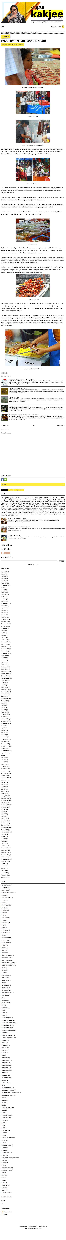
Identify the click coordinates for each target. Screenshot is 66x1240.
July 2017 (3, 703)
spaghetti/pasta (42, 509)
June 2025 (3, 590)
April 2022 (3, 637)
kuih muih (15, 500)
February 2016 (4, 739)
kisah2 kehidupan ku (7, 1025)
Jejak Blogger (23, 512)
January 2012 (4, 850)
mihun (3, 1097)
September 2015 (5, 750)
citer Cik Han (49, 512)
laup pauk (4, 1072)
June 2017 (3, 705)
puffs (36, 511)
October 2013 (4, 802)
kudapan (29, 508)
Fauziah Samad (7, 44)
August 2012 (4, 834)
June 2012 (3, 839)
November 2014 (5, 773)
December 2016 (5, 719)
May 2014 (3, 787)
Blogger (36, 564)
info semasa (5, 987)
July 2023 (3, 608)
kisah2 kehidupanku (7, 1027)
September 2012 (5, 832)
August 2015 (4, 753)
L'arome (22, 508)
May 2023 (3, 612)
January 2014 (4, 796)
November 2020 (5, 673)
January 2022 (4, 644)
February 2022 (4, 642)
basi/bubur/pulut (6, 897)
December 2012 (5, 825)
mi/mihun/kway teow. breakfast (10, 1092)
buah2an (55, 508)
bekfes (3, 902)
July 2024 (3, 596)
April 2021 (3, 662)
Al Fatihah (33, 503)
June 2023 (3, 610)
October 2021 (4, 651)
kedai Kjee (39, 506)
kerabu (25, 514)
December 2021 (5, 646)
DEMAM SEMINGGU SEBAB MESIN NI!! (19, 406)
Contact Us (38, 1228)
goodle (5, 1214)
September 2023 (5, 603)
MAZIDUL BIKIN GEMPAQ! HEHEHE (18, 388)
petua (43, 512)
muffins (4, 514)
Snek (51, 505)
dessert (4, 950)
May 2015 (3, 759)
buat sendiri (15, 512)
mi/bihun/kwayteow (7, 1087)
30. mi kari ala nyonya (13, 535)
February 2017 (4, 714)
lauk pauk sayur (6, 1062)
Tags (10, 490)
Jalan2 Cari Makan (6, 992)
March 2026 (4, 583)
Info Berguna (5, 503)
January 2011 (4, 877)
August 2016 (4, 725)
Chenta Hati (62, 512)
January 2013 (4, 823)
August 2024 (4, 594)
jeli (41, 514)
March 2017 (4, 712)
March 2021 (4, 664)
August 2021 (4, 655)
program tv (24, 505)
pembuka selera (28, 511)
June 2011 (3, 866)
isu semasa (19, 497)
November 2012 (5, 827)
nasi (3, 1105)
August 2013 (4, 807)
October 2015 (4, 748)
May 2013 (3, 814)
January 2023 (4, 621)
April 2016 (3, 735)
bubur (3, 925)
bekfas (51, 509)
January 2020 (4, 687)
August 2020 (4, 680)
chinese (4, 935)
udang (33, 505)
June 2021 (3, 658)
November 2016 (5, 721)
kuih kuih (4, 1042)
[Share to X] (5, 373)
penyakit (56, 512)
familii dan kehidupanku (8, 965)
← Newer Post (5, 425)
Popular (4, 490)
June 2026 (3, 576)
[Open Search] (63, 26)
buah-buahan (5, 917)
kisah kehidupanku (7, 1017)
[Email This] (1, 373)
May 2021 (3, 660)
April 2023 (3, 615)
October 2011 (4, 857)
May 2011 (3, 868)
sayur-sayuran (26, 501)
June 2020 (3, 685)
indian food (5, 977)
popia (62, 514)
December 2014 (5, 771)
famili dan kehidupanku (11, 505)
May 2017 (3, 707)
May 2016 (3, 732)
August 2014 (4, 780)
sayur (42, 508)
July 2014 (3, 782)
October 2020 (4, 676)
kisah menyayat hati (59, 506)
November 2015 (5, 746)
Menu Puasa (16, 32)
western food (48, 506)
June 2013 (3, 811)
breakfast (24, 503)
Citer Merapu (8, 32)
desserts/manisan (41, 501)
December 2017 (5, 696)
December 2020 (5, 671)
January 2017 (4, 716)
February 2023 (4, 619)
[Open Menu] (3, 27)
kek (3, 1010)
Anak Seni (34, 497)
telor (40, 505)
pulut (3, 1135)
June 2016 (3, 730)
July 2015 (3, 755)
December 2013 (5, 798)
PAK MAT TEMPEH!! (14, 397)
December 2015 (5, 744)
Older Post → (61, 425)
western (4, 1190)
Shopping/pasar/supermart (15, 514)
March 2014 (4, 791)
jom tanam (5, 1000)
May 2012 (3, 841)
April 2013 (3, 816)
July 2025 (3, 587)
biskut (9, 508)
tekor (3, 1180)
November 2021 (5, 648)
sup (4, 508)
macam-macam (6, 1077)
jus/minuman (28, 509)
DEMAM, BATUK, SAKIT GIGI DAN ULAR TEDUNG (21, 379)
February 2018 (4, 694)
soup (52, 514)
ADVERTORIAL (4, 515)
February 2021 (4, 667)
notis (57, 509)
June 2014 (3, 784)
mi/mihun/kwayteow (46, 503)
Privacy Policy (32, 1228)
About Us (27, 1228)
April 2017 (3, 710)
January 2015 (4, 768)
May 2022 (3, 635)
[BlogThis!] (3, 373)
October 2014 (4, 775)
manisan (4, 1080)
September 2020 (5, 678)
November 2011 (5, 854)
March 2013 (4, 818)
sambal (15, 503)
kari (10, 506)
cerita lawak (5, 930)
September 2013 (5, 805)
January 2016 (4, 741)
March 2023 (4, 617)
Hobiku (9, 512)
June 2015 (3, 757)
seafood (36, 508)
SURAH (57, 514)
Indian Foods (4, 511)
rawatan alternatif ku (53, 511)
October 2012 (4, 830)
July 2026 (3, 574)
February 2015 (4, 766)
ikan (56, 500)
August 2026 (4, 572)
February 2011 (4, 875)
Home (2, 32)
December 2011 (5, 852)
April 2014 (3, 789)
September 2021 (5, 653)
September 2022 (5, 628)
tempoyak (42, 511)
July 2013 (3, 809)
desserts (4, 952)
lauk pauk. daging (6, 1067)
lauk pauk (5, 497)
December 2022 (5, 624)
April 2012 (3, 843)
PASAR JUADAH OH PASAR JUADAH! (23, 40)
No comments (19, 44)
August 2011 (4, 861)
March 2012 (4, 845)
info (62, 509)
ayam (7, 500)
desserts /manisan (7, 955)
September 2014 (5, 777)
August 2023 (4, 605)
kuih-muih (4, 1047)
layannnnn (29, 506)
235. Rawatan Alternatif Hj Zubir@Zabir (18, 527)
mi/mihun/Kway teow (8, 1090)
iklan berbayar (32, 512)
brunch (15, 508)
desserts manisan (6, 957)
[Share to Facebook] (6, 373)
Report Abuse (6, 1196)
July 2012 (3, 836)
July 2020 (3, 682)
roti (46, 505)
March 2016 (4, 737)
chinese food (39, 500)
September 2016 (5, 723)
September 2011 (5, 859)
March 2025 (4, 592)
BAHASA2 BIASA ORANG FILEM (16, 518)
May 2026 (3, 578)
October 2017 (4, 701)
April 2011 (3, 870)
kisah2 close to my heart (54, 497)
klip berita (15, 501)
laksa (17, 515)
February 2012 (4, 848)
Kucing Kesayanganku (16, 509)
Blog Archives (18, 490)
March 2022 (4, 639)
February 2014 (4, 793)
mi (2, 1085)
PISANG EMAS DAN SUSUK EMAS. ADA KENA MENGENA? (23, 415)
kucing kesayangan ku (7, 1035)
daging (49, 500)
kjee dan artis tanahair (8, 1030)
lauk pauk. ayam (6, 1065)
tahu (4, 512)
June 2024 (3, 599)
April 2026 (3, 581)
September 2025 (5, 585)
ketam (38, 512)
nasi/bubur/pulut (56, 501)
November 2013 (5, 800)
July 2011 (3, 864)
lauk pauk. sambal (6, 1070)
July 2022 (3, 633)
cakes (61, 508)
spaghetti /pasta (6, 1167)
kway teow (4, 1050)
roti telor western (6, 1145)
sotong (48, 508)
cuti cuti (63, 511)
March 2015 (4, 764)
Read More (27, 384)
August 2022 (4, 630)
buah (9, 515)
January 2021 (4, 669)
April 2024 (3, 601)
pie (35, 509)
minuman (4, 1100)
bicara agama (19, 506)
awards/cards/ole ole (16, 511)
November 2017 (5, 698)
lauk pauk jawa (26, 500)
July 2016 (3, 728)
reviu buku (46, 514)
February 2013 (4, 821)
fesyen (13, 515)
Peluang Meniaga (33, 514)
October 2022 (4, 626)
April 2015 (3, 762)
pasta (3, 1112)
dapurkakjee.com (32, 1226)
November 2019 (5, 692)
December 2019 (5, 689)
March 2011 (4, 873)
